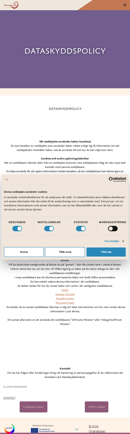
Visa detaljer (111, 241)
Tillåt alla (106, 251)
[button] (125, 5)
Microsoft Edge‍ (65, 303)
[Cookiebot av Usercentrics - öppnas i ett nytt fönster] (111, 179)
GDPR (76, 429)
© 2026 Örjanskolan (97, 429)
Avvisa (24, 251)
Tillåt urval (65, 251)
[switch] (49, 228)
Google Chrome (65, 294)
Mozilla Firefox (65, 298)
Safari (65, 290)
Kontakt (9, 397)
